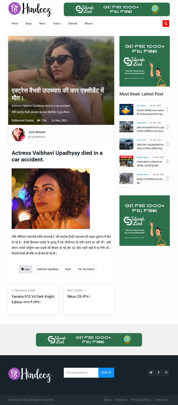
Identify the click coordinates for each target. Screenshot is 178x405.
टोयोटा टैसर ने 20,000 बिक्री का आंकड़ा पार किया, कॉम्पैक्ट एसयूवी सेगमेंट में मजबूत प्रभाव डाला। (150, 146)
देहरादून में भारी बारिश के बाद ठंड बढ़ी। (150, 181)
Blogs (29, 23)
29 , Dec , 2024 (155, 123)
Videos (56, 23)
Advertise (121, 400)
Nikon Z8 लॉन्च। (79, 296)
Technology (141, 105)
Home (15, 23)
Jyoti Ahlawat (37, 132)
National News (142, 157)
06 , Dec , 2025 (155, 105)
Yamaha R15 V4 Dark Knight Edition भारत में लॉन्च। (33, 299)
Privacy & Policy (141, 400)
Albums (89, 23)
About (107, 400)
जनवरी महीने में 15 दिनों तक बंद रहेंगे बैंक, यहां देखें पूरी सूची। (149, 163)
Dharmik (72, 23)
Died (68, 269)
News (42, 23)
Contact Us (161, 400)
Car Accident (86, 269)
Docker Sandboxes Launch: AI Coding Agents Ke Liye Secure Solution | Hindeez (150, 112)
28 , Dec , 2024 (158, 174)
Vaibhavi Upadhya (47, 269)
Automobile (141, 123)
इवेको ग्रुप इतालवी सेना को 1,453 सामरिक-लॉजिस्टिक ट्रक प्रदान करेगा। (150, 129)
